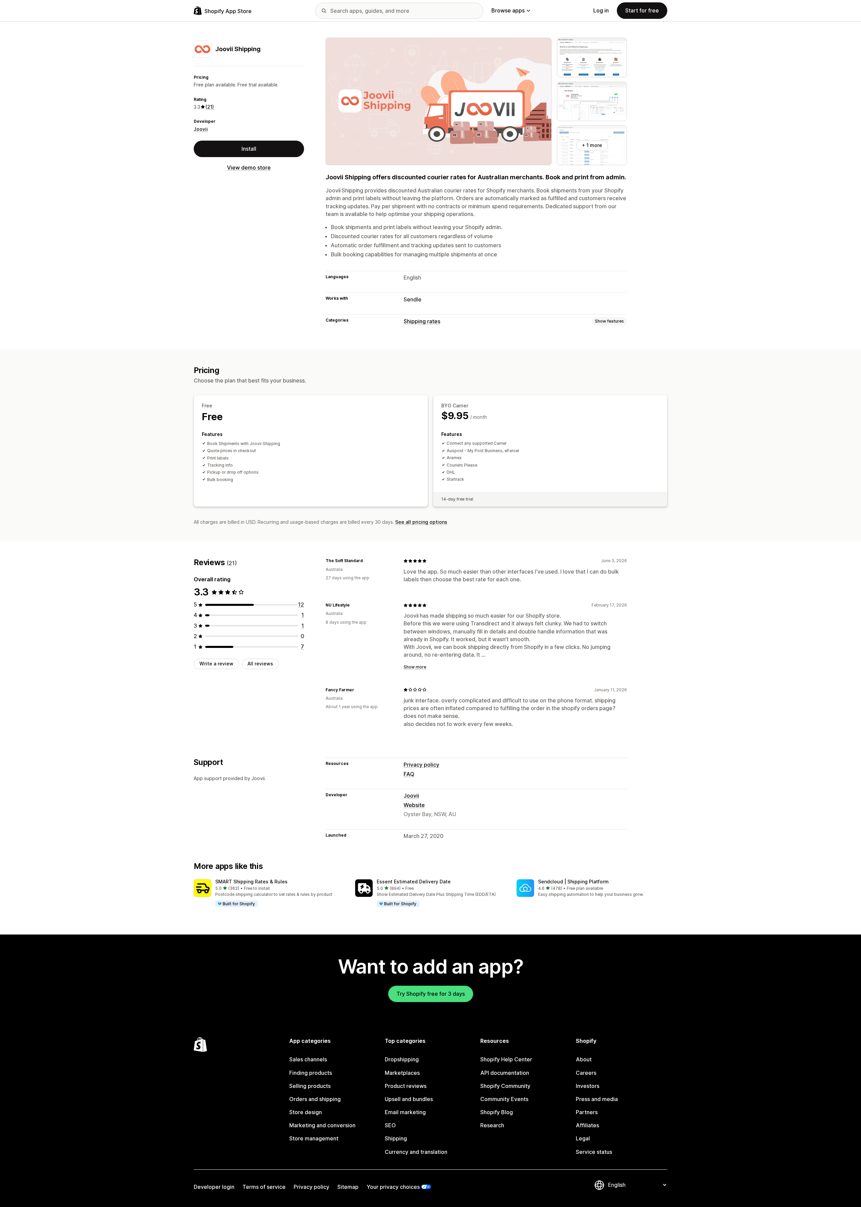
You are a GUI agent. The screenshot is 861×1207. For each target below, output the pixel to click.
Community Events (504, 1099)
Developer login (214, 1186)
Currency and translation (416, 1151)
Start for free (642, 10)
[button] (269, 893)
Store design (305, 1112)
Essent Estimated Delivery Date (414, 881)
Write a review (216, 663)
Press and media (597, 1099)
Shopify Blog (496, 1112)
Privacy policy (421, 764)
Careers (586, 1072)
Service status (594, 1151)
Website (414, 805)
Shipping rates (422, 321)
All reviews (260, 663)
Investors (587, 1086)
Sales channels (308, 1059)
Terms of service (264, 1186)
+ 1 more (592, 145)
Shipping (396, 1138)
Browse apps (508, 10)
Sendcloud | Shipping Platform (573, 881)
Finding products (310, 1072)
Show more (415, 666)
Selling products (310, 1086)
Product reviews (405, 1086)
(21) (209, 107)
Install (248, 148)
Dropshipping (402, 1059)
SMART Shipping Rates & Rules (251, 881)
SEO (390, 1125)
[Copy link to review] (367, 560)
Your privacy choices (393, 1186)
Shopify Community (505, 1086)
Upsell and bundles (409, 1099)
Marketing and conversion (322, 1125)
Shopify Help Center (506, 1059)
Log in (601, 10)
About (584, 1059)
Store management (313, 1138)
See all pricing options (421, 522)
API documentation (504, 1072)
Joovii (201, 129)
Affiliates (587, 1125)
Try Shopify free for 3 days (431, 993)
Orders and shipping (315, 1099)
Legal (583, 1138)
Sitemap (348, 1186)
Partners (587, 1112)
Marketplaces (402, 1072)
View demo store (249, 167)
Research (492, 1125)
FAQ (409, 774)
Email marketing (405, 1112)
